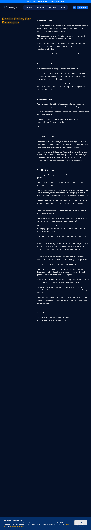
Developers (40, 7)
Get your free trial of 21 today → (57, 1)
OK (81, 522)
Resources (52, 7)
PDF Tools (29, 7)
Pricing (63, 7)
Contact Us (82, 7)
